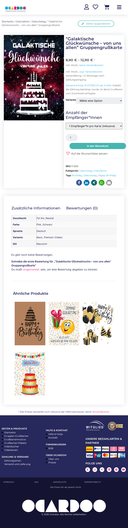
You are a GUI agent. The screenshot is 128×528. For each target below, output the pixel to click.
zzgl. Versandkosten (90, 71)
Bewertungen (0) (82, 208)
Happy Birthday (107, 175)
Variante (71, 100)
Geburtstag (39, 21)
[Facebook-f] (87, 469)
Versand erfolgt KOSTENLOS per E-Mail (88, 85)
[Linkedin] (109, 469)
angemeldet (31, 269)
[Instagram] (94, 469)
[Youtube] (123, 469)
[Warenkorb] (107, 7)
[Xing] (102, 469)
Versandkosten (100, 411)
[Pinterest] (116, 469)
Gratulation (23, 21)
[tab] (38, 208)
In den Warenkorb (97, 146)
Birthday (77, 175)
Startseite (8, 21)
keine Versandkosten (91, 65)
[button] (87, 153)
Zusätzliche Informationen (36, 208)
